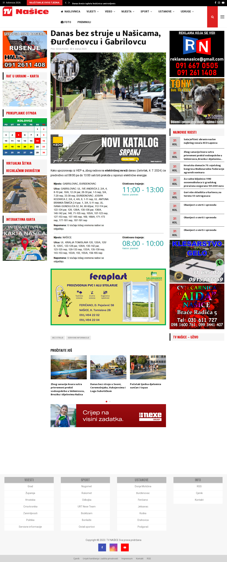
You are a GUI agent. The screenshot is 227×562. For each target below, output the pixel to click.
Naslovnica (72, 11)
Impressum (127, 558)
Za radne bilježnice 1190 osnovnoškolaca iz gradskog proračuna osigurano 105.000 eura (204, 182)
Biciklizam (86, 513)
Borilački (86, 520)
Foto (67, 22)
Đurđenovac (143, 493)
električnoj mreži (116, 170)
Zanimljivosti (30, 513)
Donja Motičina (143, 486)
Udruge (186, 11)
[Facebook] (102, 547)
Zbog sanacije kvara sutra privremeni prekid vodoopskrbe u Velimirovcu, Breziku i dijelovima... (203, 155)
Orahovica (143, 520)
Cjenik (199, 493)
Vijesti (91, 11)
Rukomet (87, 493)
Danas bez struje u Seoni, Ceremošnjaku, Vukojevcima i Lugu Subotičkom (108, 387)
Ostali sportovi (87, 526)
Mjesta (126, 11)
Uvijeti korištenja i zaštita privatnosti (100, 558)
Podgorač (143, 526)
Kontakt (199, 499)
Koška (143, 513)
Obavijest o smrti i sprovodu (200, 205)
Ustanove (164, 11)
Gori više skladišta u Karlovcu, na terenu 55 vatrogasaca (202, 194)
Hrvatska (30, 499)
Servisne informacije (78, 338)
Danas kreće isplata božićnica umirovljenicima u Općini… (101, 3)
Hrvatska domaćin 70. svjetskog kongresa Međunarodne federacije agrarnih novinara (204, 169)
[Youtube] (125, 547)
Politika (30, 520)
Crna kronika (30, 506)
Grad (30, 486)
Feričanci (143, 499)
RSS (199, 486)
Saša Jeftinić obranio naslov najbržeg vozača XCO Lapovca (200, 141)
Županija (30, 493)
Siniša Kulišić (62, 49)
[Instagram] (113, 547)
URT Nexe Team (87, 506)
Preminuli (84, 22)
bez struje (57, 338)
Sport (145, 11)
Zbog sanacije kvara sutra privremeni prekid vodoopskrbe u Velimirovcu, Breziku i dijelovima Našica (67, 389)
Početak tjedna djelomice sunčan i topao (145, 386)
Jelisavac (143, 506)
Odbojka (86, 499)
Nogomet (86, 486)
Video (108, 11)
